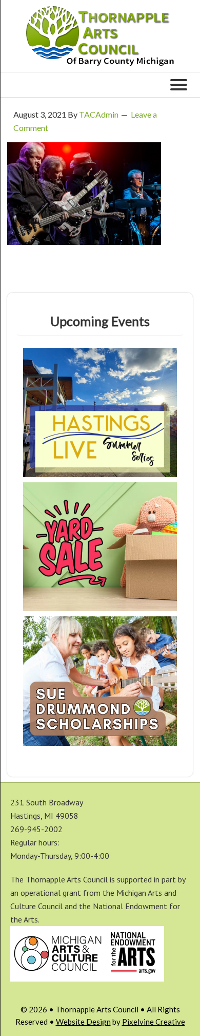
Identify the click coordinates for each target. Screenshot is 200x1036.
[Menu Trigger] (178, 83)
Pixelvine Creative (153, 1021)
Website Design (83, 1021)
